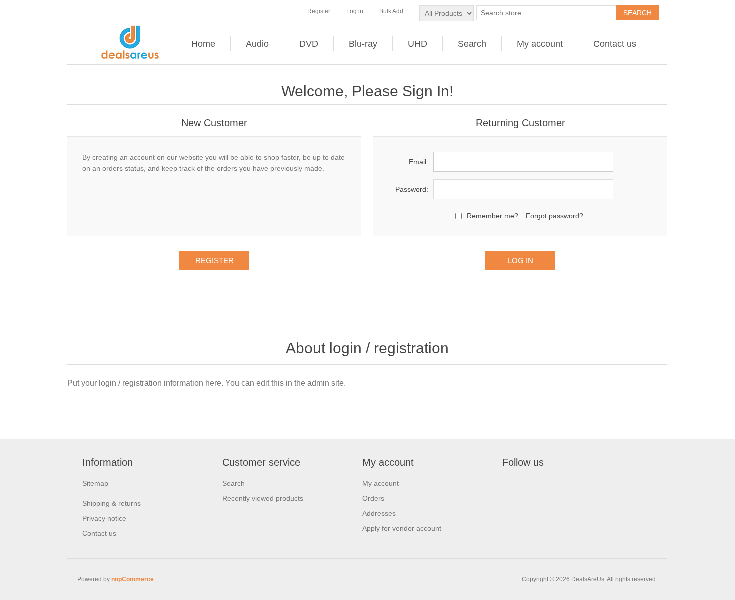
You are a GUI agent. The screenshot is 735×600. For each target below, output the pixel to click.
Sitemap (95, 483)
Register (319, 11)
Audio (257, 44)
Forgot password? (555, 216)
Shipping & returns (111, 503)
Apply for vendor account (402, 528)
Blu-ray (363, 44)
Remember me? (492, 216)
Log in (355, 11)
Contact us (615, 44)
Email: (418, 162)
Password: (412, 189)
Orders (373, 498)
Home (204, 44)
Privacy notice (104, 518)
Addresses (379, 513)
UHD (418, 44)
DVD (309, 44)
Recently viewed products (263, 498)
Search (472, 44)
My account (540, 44)
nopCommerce (133, 579)
